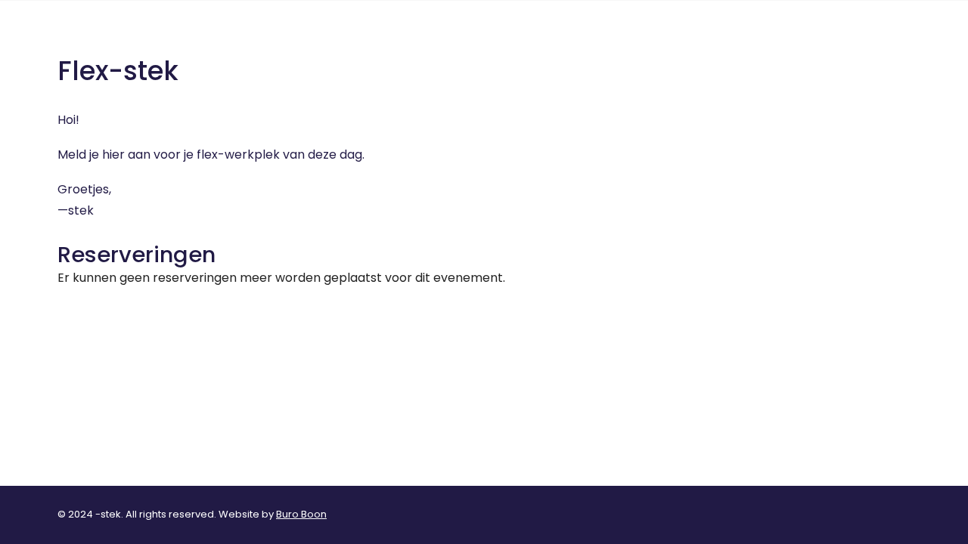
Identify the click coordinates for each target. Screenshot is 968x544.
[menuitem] (698, 37)
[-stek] (65, 37)
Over (692, 36)
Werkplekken (771, 36)
